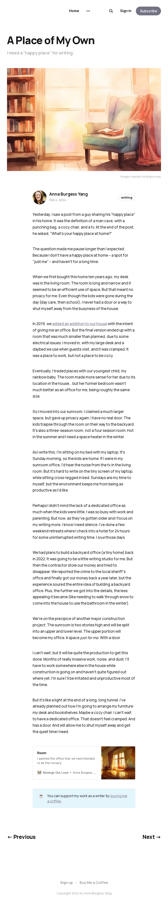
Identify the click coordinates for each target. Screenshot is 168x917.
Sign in (125, 10)
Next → (151, 836)
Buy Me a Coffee (94, 882)
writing (126, 197)
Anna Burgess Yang (68, 194)
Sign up (66, 882)
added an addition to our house (79, 323)
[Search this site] (111, 11)
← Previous (21, 836)
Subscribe (148, 11)
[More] (88, 11)
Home (74, 10)
